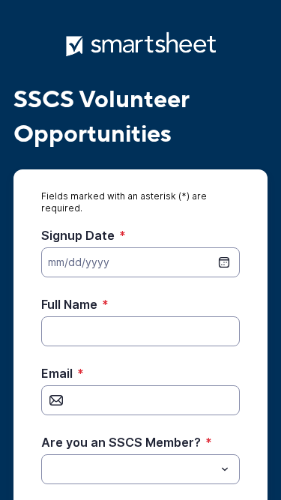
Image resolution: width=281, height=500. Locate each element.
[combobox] (140, 469)
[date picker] (224, 262)
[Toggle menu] (224, 469)
